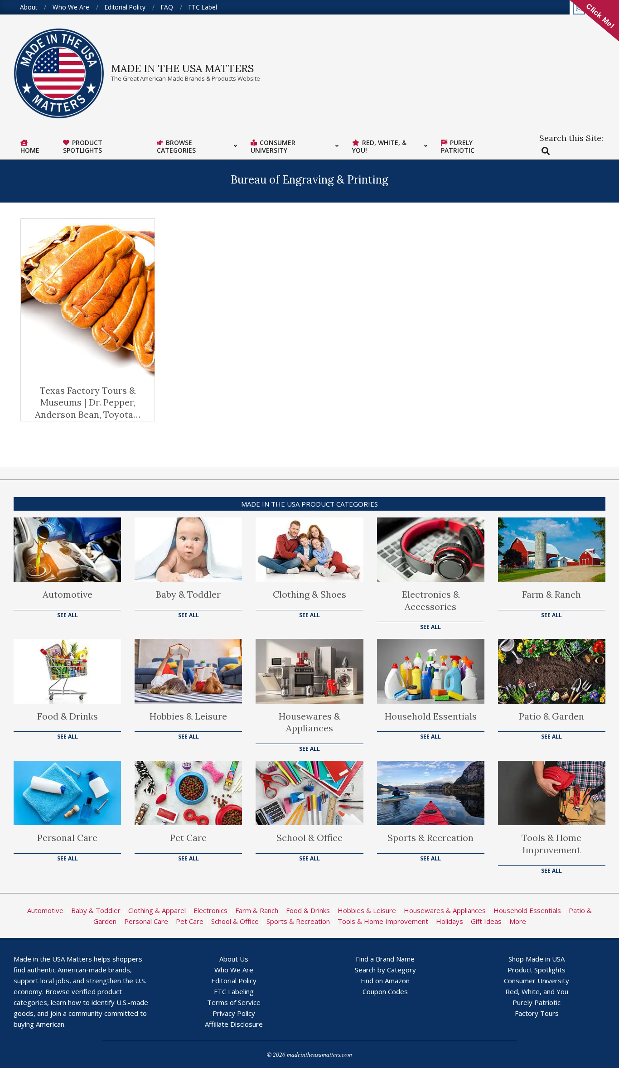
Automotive (67, 594)
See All (67, 615)
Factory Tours (537, 1013)
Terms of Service (234, 1002)
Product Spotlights (537, 969)
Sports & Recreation (430, 837)
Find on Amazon (385, 980)
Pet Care (188, 837)
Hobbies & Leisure (188, 716)
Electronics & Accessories (430, 600)
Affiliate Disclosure (234, 1024)
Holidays (449, 921)
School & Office (309, 837)
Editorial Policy (233, 980)
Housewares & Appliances (309, 722)
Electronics (210, 910)
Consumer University (536, 980)
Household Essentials (431, 716)
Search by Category (385, 969)
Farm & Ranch (551, 594)
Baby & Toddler (188, 594)
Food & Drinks (67, 716)
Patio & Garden (551, 716)
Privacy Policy (234, 1013)
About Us (233, 958)
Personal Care (67, 837)
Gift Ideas (486, 921)
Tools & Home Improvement (551, 843)
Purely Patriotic (537, 1002)
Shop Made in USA (536, 958)
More (517, 921)
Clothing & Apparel (157, 910)
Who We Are (233, 969)
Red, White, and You (536, 991)
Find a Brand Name (385, 958)
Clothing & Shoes (309, 594)
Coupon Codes (385, 991)
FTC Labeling (234, 991)
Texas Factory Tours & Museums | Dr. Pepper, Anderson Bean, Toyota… (87, 402)
